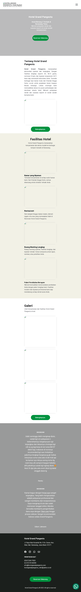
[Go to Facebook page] (25, 552)
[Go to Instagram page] (30, 552)
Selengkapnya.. (40, 129)
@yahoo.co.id (46, 568)
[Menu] (76, 5)
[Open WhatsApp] (76, 586)
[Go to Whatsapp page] (34, 552)
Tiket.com (45, 511)
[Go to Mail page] (39, 552)
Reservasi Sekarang (40, 38)
